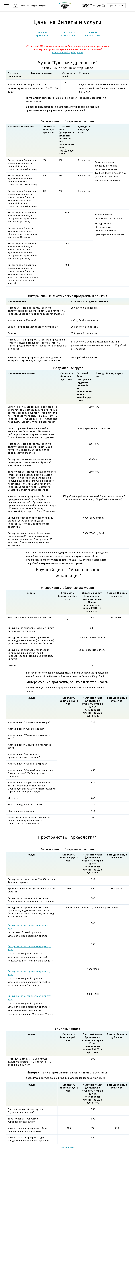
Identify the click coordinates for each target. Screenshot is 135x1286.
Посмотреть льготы (67, 1147)
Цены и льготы (116, 6)
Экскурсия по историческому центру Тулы (29, 927)
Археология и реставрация (67, 34)
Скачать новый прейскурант (67, 52)
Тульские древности (42, 34)
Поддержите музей (38, 6)
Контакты (25, 6)
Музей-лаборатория (93, 34)
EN (94, 6)
